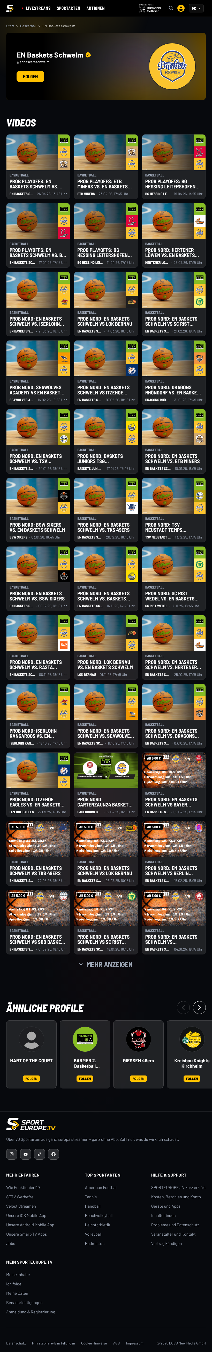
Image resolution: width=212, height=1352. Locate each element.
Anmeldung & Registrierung (30, 1311)
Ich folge (13, 1284)
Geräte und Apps (166, 1206)
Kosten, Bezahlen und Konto (176, 1196)
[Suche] (171, 8)
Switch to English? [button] (177, 18)
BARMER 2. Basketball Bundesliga (84, 1063)
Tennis (91, 1196)
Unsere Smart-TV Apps (26, 1234)
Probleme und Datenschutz (175, 1224)
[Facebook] (53, 1154)
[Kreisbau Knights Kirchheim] (192, 1039)
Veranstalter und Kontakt (173, 1234)
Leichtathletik (97, 1224)
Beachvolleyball (99, 1215)
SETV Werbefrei (20, 1196)
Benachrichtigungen (24, 1302)
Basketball (28, 26)
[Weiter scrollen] (199, 1007)
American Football (101, 1187)
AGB (116, 1343)
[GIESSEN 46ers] (138, 1039)
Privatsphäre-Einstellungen (53, 1343)
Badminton (95, 1243)
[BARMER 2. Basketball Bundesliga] (85, 1039)
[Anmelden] (181, 8)
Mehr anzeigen (110, 964)
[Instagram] (11, 1154)
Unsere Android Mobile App (30, 1224)
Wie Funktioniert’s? (23, 1187)
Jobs (10, 1243)
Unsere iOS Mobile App (26, 1215)
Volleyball (93, 1234)
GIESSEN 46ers (138, 1060)
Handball (93, 1206)
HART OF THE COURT (31, 1060)
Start (10, 26)
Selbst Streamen (21, 1206)
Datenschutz (16, 1343)
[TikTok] (39, 1154)
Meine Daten (17, 1293)
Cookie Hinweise (94, 1343)
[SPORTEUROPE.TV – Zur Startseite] (9, 8)
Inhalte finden (163, 1215)
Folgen (30, 76)
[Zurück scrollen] (183, 1007)
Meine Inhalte (18, 1274)
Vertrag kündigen (166, 1243)
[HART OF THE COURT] (31, 1039)
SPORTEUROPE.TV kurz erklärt (178, 1187)
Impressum (134, 1343)
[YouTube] (25, 1154)
